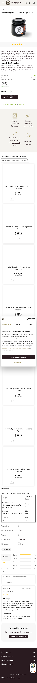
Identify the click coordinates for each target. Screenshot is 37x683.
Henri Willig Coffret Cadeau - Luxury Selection (18, 268)
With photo (9, 582)
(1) (23, 44)
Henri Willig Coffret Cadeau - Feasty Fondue (18, 389)
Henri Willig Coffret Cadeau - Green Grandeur (18, 470)
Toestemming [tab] (6, 324)
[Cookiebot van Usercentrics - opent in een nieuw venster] (26, 319)
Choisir (19, 678)
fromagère (14, 126)
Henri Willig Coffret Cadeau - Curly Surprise (18, 309)
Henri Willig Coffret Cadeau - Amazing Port (18, 430)
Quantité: (4, 91)
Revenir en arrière (8, 10)
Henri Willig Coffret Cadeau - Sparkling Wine (18, 228)
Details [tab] (18, 324)
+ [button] (11, 90)
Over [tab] (30, 324)
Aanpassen (17, 362)
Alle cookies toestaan (18, 357)
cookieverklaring (8, 348)
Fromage (28, 121)
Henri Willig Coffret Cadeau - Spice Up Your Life (18, 187)
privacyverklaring (22, 348)
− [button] (11, 92)
